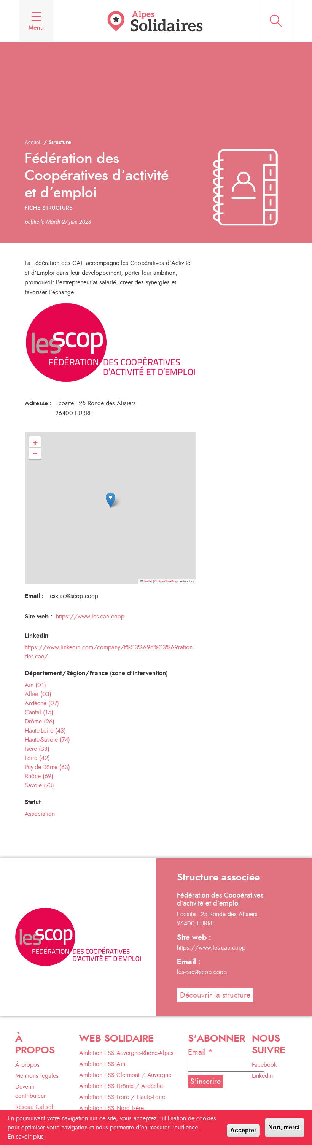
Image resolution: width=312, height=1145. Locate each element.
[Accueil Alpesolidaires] (156, 21)
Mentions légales (37, 1076)
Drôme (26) (39, 721)
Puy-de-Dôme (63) (47, 767)
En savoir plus (26, 1137)
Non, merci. (284, 1127)
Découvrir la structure (215, 995)
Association (40, 814)
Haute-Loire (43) (45, 731)
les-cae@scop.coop (202, 972)
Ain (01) (35, 685)
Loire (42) (37, 758)
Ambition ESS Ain (102, 1064)
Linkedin (262, 1076)
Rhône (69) (39, 776)
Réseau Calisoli (35, 1107)
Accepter (243, 1130)
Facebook (264, 1065)
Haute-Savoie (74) (47, 740)
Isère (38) (37, 749)
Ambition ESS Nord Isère (111, 1108)
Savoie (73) (39, 785)
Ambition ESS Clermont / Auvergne (125, 1075)
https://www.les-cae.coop (90, 617)
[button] (110, 500)
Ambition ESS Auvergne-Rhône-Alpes (126, 1053)
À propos (27, 1065)
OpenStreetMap (168, 581)
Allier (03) (38, 694)
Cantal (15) (39, 712)
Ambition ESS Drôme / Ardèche (121, 1086)
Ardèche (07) (42, 703)
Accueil (33, 142)
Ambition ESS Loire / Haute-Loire (122, 1097)
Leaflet (147, 581)
